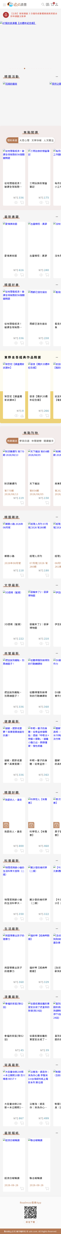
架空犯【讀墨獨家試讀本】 (13, 398)
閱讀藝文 (49, 441)
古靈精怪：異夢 (38, 255)
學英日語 (24, 441)
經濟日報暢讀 (12, 1178)
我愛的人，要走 (13, 831)
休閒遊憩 (37, 441)
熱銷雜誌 (12, 441)
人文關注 (49, 140)
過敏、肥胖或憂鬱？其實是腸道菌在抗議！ (13, 763)
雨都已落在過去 (38, 323)
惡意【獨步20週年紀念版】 (39, 398)
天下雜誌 (35, 483)
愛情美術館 (10, 255)
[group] (30, 46)
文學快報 (37, 140)
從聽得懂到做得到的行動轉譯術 (38, 694)
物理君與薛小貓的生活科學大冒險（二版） (13, 903)
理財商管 (12, 140)
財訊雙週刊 (10, 483)
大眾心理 (24, 140)
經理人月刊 (36, 556)
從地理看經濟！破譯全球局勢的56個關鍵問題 (13, 186)
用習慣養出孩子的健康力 (13, 969)
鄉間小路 (9, 556)
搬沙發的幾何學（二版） (38, 901)
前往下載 (30, 1221)
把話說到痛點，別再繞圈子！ (13, 694)
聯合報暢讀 (36, 1178)
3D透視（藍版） (13, 624)
